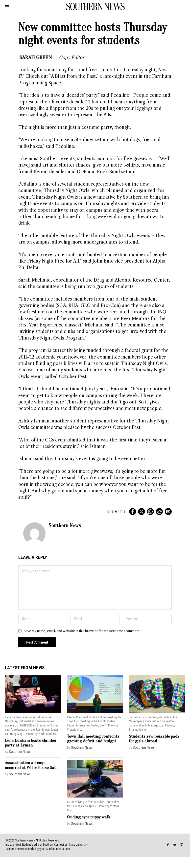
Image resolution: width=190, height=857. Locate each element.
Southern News (65, 525)
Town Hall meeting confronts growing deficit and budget (93, 738)
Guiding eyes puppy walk (88, 817)
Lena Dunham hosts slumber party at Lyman (31, 743)
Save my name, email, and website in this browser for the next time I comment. (82, 630)
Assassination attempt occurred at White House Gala (31, 765)
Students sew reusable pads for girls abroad (154, 738)
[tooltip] (132, 511)
